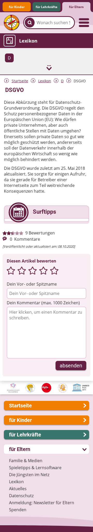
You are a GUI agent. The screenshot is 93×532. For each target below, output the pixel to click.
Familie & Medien (25, 460)
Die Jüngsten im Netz (29, 474)
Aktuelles (18, 488)
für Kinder (17, 7)
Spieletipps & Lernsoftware (35, 467)
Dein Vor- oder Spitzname (32, 284)
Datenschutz (21, 496)
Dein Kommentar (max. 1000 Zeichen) (43, 303)
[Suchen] (30, 23)
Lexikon (44, 80)
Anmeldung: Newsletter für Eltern (41, 503)
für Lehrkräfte (46, 7)
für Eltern (76, 7)
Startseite (20, 80)
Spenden (17, 510)
